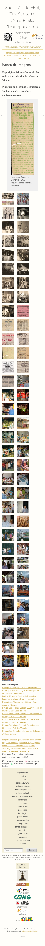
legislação (22, 813)
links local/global (23, 840)
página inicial (12, 53)
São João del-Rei (22, 7)
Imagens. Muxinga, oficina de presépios (19, 699)
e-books (22, 830)
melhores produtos (23, 790)
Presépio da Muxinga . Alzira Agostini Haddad (21, 688)
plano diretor (22, 817)
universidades (23, 820)
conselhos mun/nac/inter (22, 796)
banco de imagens (23, 827)
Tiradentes (20, 13)
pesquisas (22, 810)
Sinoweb (22, 936)
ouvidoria (23, 837)
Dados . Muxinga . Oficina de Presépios (19, 696)
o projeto (22, 776)
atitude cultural (22, 793)
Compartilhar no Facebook (14, 761)
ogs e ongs (22, 803)
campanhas (23, 823)
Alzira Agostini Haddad (29, 931)
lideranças (22, 800)
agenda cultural (22, 783)
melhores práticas (22, 786)
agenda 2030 (22, 834)
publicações (22, 807)
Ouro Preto (22, 20)
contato (23, 844)
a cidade (22, 779)
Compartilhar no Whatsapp (23, 764)
